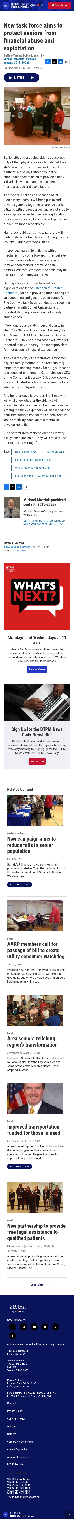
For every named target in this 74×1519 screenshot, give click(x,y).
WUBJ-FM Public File (18, 1493)
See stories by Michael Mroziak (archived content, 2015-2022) (44, 522)
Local (10, 938)
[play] (5, 1514)
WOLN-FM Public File (18, 1490)
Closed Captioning (17, 1449)
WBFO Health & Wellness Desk (32, 467)
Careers (11, 1434)
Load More (37, 1284)
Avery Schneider (15, 1052)
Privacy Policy (15, 1411)
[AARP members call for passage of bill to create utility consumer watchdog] (35, 915)
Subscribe (37, 761)
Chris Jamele (13, 1141)
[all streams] (69, 1514)
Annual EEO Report (18, 1457)
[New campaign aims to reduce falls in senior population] (35, 810)
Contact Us (13, 1403)
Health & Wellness (25, 451)
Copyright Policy (16, 1418)
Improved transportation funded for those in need (33, 1130)
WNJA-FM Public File (18, 1485)
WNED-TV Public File (18, 1479)
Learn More (37, 669)
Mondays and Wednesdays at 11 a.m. (37, 640)
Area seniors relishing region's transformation (32, 1041)
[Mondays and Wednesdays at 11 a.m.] (37, 596)
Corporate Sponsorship (20, 1441)
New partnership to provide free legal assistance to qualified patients (36, 1232)
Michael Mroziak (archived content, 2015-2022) (20, 60)
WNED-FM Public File (18, 1482)
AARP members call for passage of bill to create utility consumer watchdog (35, 950)
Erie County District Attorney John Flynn (38, 475)
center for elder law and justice (33, 459)
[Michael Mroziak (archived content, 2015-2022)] (12, 507)
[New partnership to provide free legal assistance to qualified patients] (35, 1197)
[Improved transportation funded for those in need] (35, 1098)
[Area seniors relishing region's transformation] (35, 1010)
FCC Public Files (16, 1464)
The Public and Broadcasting (23, 1497)
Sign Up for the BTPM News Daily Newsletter (37, 732)
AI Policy (12, 1426)
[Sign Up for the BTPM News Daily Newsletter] (37, 702)
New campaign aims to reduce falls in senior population (31, 845)
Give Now (61, 5)
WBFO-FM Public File (18, 1488)
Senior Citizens (55, 451)
